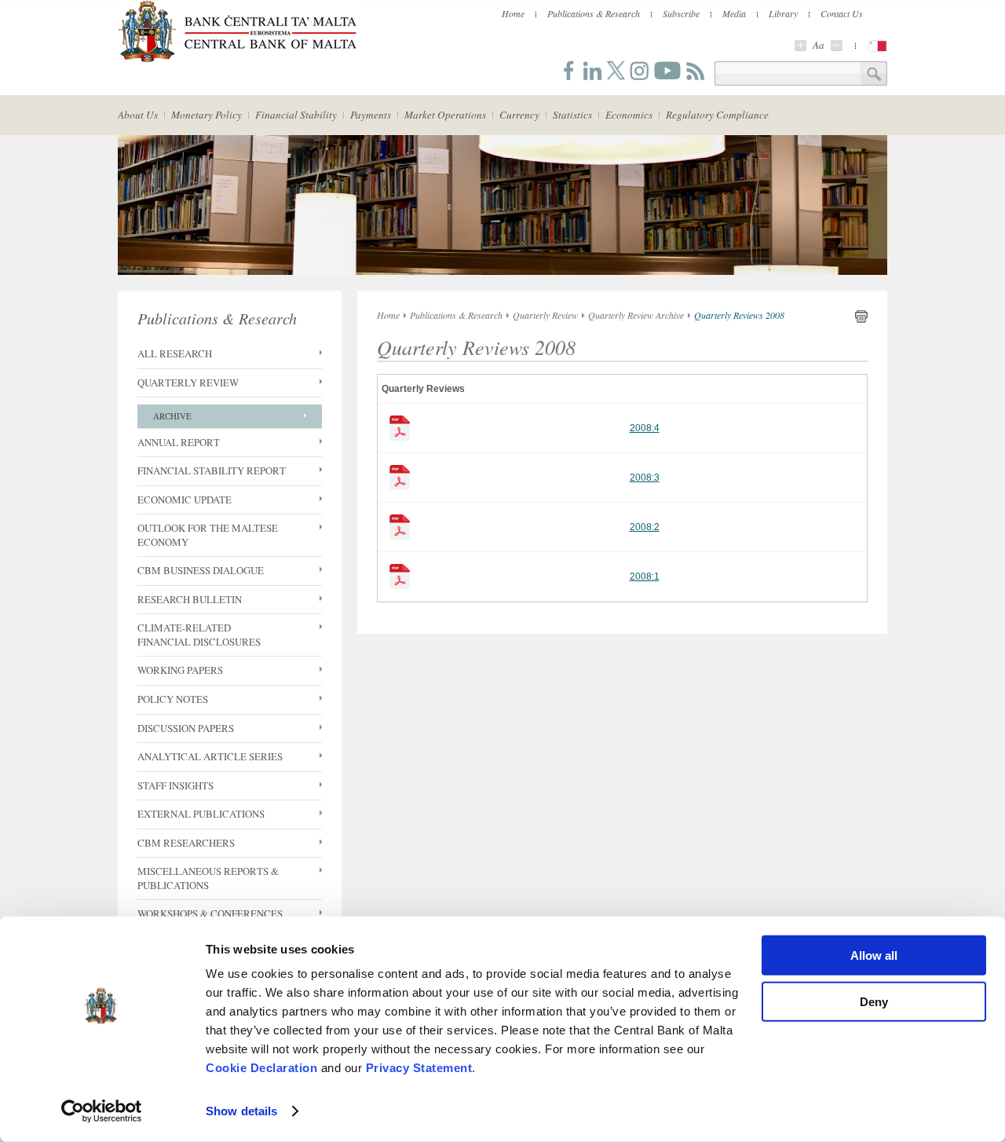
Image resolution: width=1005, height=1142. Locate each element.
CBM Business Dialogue (200, 570)
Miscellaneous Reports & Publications (208, 878)
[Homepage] (237, 59)
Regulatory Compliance (717, 115)
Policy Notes (172, 699)
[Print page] (861, 319)
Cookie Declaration (261, 1067)
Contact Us (841, 13)
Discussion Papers (185, 728)
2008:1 (645, 576)
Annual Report (178, 442)
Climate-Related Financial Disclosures (199, 635)
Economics (628, 115)
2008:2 (645, 527)
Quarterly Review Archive (636, 315)
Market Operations (445, 115)
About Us (138, 115)
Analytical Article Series (210, 756)
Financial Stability (296, 115)
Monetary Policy (206, 115)
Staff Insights (175, 785)
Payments (370, 115)
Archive (172, 416)
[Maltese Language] (877, 46)
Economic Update (184, 500)
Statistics (572, 115)
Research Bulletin (189, 599)
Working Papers (180, 670)
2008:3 (645, 477)
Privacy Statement (419, 1067)
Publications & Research (593, 13)
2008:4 (645, 428)
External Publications (201, 814)
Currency (519, 115)
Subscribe (681, 13)
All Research (174, 354)
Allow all (873, 955)
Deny (874, 1001)
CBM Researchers (186, 843)
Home (513, 13)
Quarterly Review (188, 383)
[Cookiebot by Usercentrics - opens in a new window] (101, 1111)
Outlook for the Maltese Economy (207, 535)
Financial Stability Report (211, 471)
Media (734, 13)
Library (783, 13)
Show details (241, 1111)
